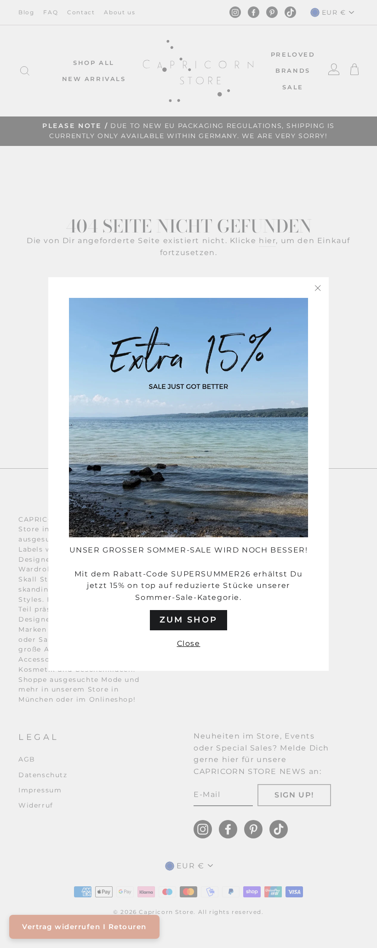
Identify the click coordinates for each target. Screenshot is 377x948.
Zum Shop (188, 620)
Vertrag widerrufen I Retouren (84, 926)
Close (188, 643)
